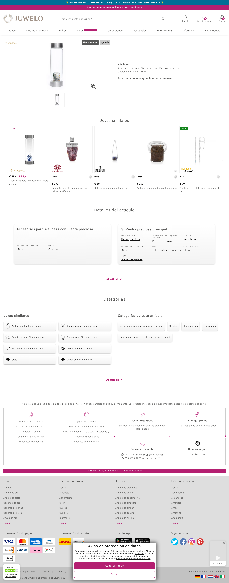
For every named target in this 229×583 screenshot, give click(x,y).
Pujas (87, 31)
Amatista (64, 492)
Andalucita (177, 518)
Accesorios (210, 326)
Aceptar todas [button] (114, 566)
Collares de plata (12, 513)
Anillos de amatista (125, 503)
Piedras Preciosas (37, 31)
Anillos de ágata (124, 492)
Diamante (64, 518)
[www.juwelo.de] (197, 576)
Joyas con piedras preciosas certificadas (141, 326)
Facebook (183, 541)
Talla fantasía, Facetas (166, 250)
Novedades (140, 31)
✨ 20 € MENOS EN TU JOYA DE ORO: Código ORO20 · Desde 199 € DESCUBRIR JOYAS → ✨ (114, 2)
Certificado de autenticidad (31, 426)
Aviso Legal (61, 571)
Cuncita (63, 513)
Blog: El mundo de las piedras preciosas (85, 431)
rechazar (139, 553)
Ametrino (176, 513)
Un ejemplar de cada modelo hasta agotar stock (145, 337)
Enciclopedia (212, 31)
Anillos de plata (11, 498)
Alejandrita (177, 498)
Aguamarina (178, 492)
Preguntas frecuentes (31, 441)
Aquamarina (66, 498)
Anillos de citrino (124, 518)
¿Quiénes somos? (86, 421)
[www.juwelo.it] (222, 576)
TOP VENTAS (165, 31)
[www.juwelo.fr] (203, 576)
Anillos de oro (10, 492)
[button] (186, 19)
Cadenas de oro (11, 503)
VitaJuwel (54, 249)
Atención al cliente (31, 431)
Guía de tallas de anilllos (31, 436)
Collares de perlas (13, 508)
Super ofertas (190, 326)
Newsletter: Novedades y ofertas (87, 426)
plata (186, 250)
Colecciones (115, 31)
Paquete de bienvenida (86, 441)
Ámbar (175, 508)
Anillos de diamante (126, 487)
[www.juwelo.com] (216, 576)
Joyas (12, 31)
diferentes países (131, 259)
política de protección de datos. (132, 558)
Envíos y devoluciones (31, 421)
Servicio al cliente (142, 449)
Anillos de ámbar (124, 508)
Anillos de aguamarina (127, 498)
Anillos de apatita (125, 513)
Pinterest (200, 541)
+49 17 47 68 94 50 (135, 454)
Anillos (62, 31)
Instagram (191, 541)
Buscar (164, 19)
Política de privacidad (24, 571)
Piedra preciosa (130, 239)
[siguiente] (222, 161)
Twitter (174, 541)
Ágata (62, 487)
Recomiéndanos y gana (86, 436)
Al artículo (112, 279)
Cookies (46, 571)
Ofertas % (189, 31)
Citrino (63, 503)
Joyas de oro (10, 518)
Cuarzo (63, 508)
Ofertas (173, 326)
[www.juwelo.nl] (210, 576)
